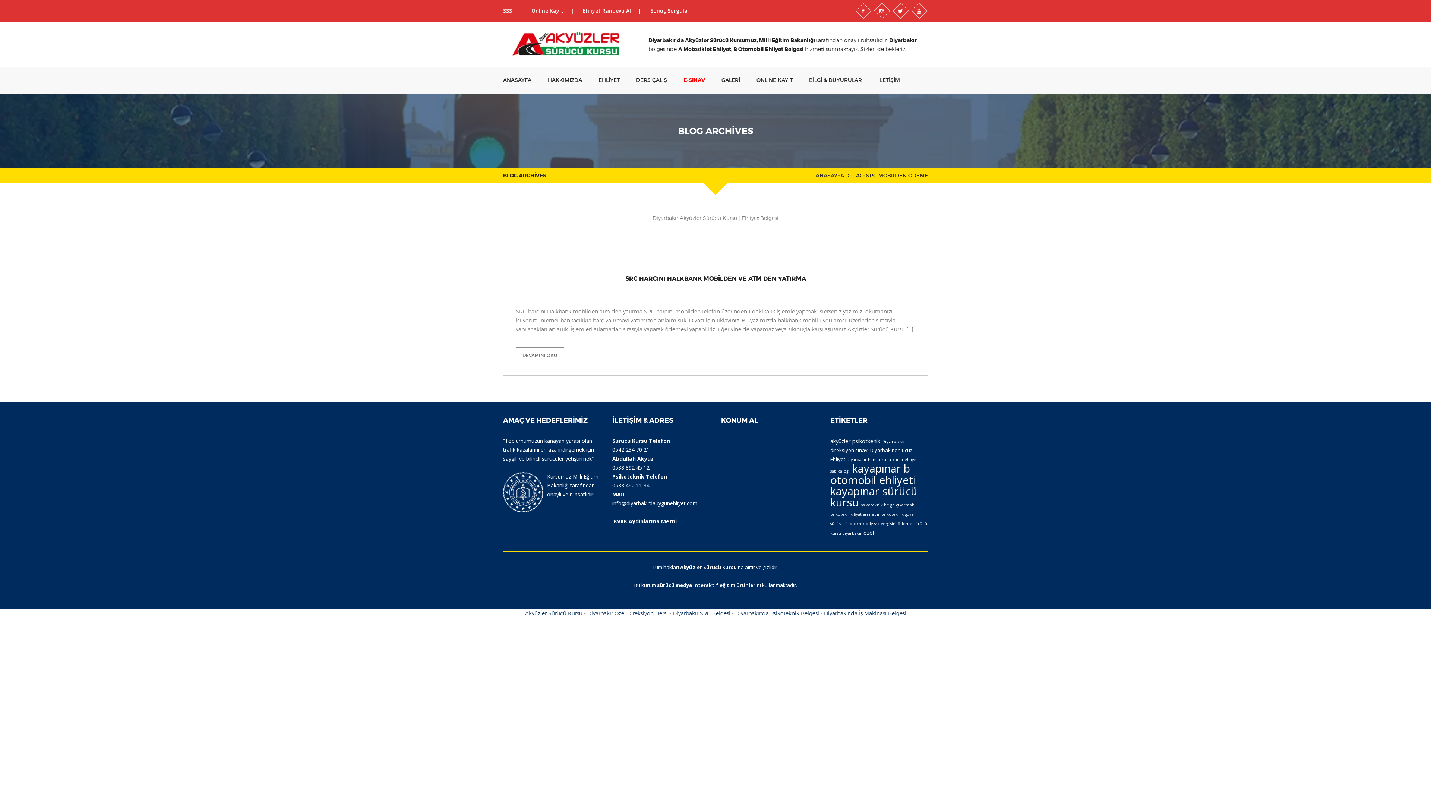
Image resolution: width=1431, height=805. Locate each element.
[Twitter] (901, 11)
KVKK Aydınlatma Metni (645, 521)
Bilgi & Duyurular (835, 80)
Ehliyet (609, 80)
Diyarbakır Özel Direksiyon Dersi (627, 613)
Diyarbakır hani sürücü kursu (875, 459)
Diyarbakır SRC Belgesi (701, 613)
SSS (507, 10)
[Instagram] (882, 11)
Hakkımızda (565, 80)
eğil (847, 471)
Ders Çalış (651, 80)
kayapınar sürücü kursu (873, 497)
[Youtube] (919, 11)
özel (868, 532)
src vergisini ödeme (893, 523)
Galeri (730, 80)
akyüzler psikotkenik (855, 441)
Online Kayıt (547, 10)
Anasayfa (517, 80)
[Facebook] (863, 11)
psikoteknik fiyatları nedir (855, 514)
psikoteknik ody (857, 523)
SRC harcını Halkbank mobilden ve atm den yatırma (715, 278)
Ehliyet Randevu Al (607, 10)
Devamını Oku (539, 355)
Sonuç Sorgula (669, 10)
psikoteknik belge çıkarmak (887, 505)
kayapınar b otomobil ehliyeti (873, 474)
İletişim (889, 80)
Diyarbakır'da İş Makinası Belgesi (865, 613)
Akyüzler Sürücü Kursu (553, 613)
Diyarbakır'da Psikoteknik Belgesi (777, 613)
